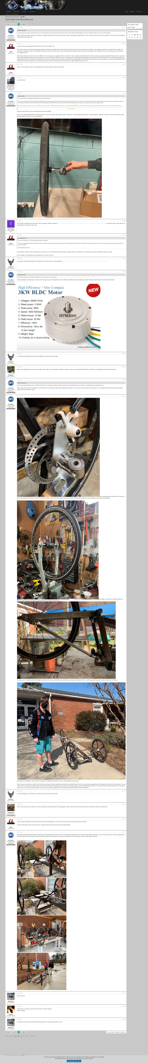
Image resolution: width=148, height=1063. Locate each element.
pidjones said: (21, 383)
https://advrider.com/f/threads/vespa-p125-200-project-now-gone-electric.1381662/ (84, 261)
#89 (125, 271)
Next (24, 24)
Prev (8, 24)
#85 (125, 93)
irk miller (9, 21)
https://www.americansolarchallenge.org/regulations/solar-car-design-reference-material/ (81, 223)
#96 (125, 819)
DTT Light (132, 27)
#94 (125, 791)
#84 (125, 77)
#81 (125, 27)
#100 (124, 1019)
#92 (125, 379)
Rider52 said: (21, 30)
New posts (7, 14)
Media (24, 11)
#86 (125, 220)
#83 (125, 64)
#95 (125, 804)
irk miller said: (21, 238)
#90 (125, 353)
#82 (125, 43)
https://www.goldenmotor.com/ (25, 281)
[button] (20, 11)
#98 (125, 993)
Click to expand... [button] (71, 108)
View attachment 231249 (23, 247)
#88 (125, 258)
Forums (9, 11)
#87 (125, 235)
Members (32, 11)
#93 (125, 396)
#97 (125, 832)
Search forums (14, 14)
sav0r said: (20, 96)
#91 (125, 366)
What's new (16, 11)
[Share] (122, 27)
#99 (125, 1006)
